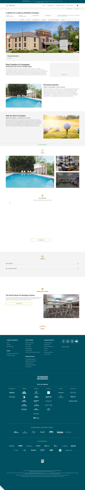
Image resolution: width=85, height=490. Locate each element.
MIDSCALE (36, 388)
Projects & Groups (29, 362)
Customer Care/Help (11, 355)
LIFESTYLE (48, 388)
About (8, 342)
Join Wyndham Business (30, 359)
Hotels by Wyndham (42, 384)
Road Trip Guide (10, 346)
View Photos (68, 180)
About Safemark (28, 348)
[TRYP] (48, 393)
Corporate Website (48, 342)
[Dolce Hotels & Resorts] (73, 397)
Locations (9, 344)
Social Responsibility (48, 352)
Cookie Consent (28, 350)
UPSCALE (61, 388)
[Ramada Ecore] (36, 418)
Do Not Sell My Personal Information (32, 352)
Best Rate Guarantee (29, 342)
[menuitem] (44, 5)
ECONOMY (24, 388)
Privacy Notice (28, 344)
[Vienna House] (48, 405)
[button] (19, 1)
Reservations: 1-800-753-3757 (13, 353)
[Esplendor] (48, 397)
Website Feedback (65, 346)
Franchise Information (48, 346)
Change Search (69, 8)
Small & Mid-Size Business (30, 364)
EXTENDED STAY (12, 388)
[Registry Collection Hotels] (73, 393)
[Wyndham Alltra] (48, 409)
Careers (45, 350)
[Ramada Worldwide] (36, 414)
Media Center (47, 344)
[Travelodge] (24, 409)
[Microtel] (24, 401)
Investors (46, 348)
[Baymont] (36, 409)
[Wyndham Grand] (73, 401)
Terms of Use (28, 346)
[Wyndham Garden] (36, 401)
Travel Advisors (28, 366)
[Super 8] (24, 397)
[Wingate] (36, 397)
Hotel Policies (64, 74)
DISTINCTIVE (73, 388)
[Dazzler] (48, 401)
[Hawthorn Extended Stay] (12, 393)
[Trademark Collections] (60, 397)
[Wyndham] (60, 393)
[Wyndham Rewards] (42, 378)
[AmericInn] (36, 405)
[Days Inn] (24, 393)
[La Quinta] (36, 393)
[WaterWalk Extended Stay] (12, 397)
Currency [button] (77, 8)
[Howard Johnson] (24, 405)
